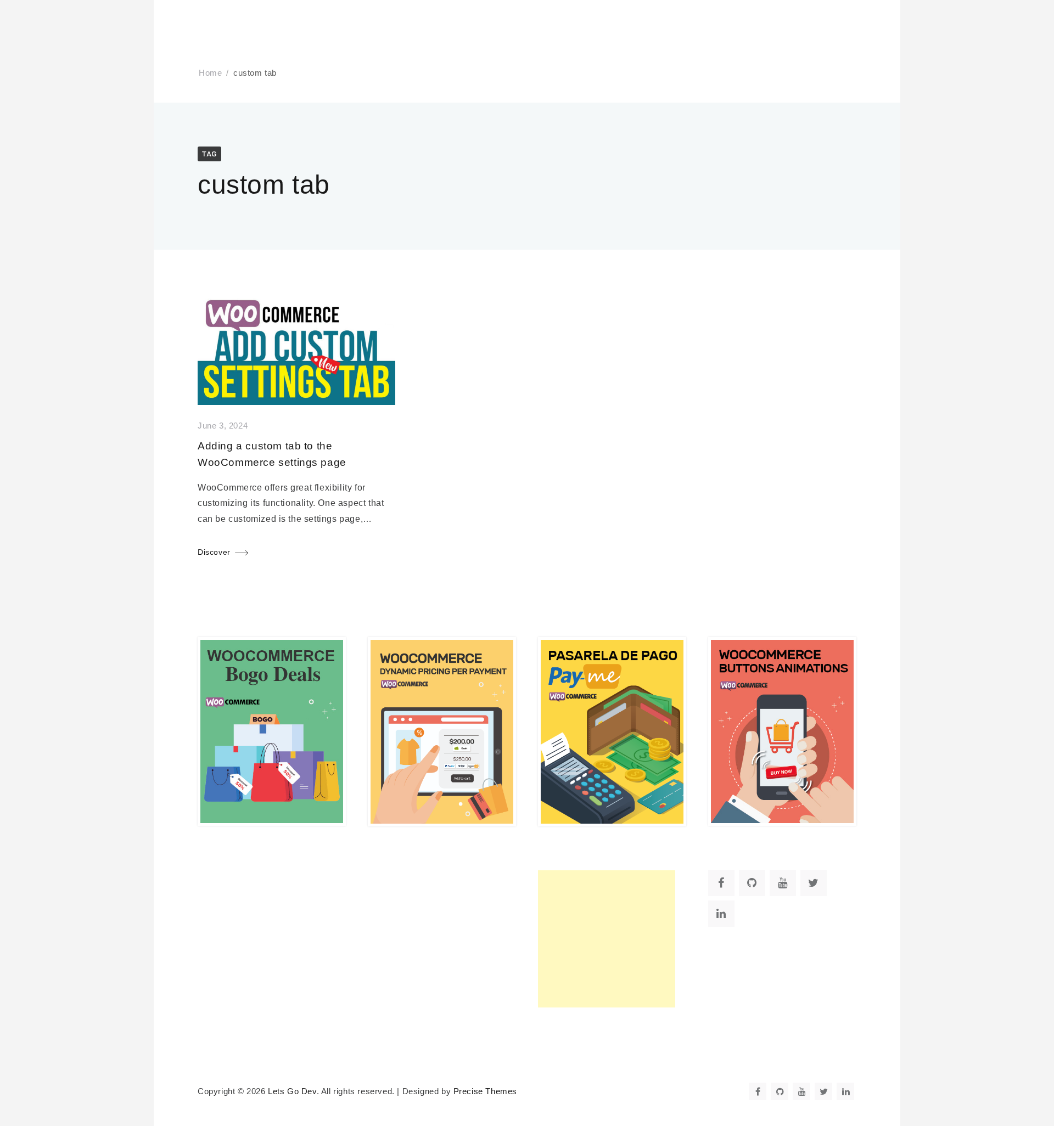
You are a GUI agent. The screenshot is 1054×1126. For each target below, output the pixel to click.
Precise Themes (485, 1091)
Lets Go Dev (292, 1091)
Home (210, 73)
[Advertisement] (606, 938)
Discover (214, 552)
